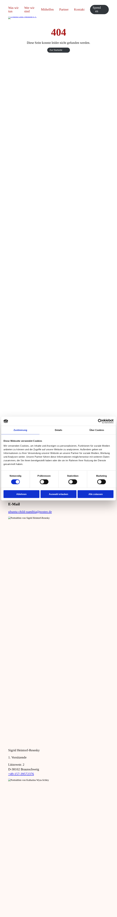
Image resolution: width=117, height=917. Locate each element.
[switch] (44, 481)
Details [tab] (58, 430)
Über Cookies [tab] (96, 430)
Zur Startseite (56, 50)
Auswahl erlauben (58, 494)
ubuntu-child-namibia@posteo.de (30, 511)
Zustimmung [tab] (20, 430)
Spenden (97, 9)
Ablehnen (21, 494)
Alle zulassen (96, 494)
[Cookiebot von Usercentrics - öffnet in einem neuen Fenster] (100, 421)
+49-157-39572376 (21, 774)
